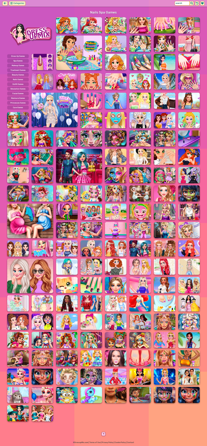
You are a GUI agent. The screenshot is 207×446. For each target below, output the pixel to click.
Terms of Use (95, 442)
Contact (130, 442)
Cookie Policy (120, 442)
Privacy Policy (107, 442)
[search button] (192, 3)
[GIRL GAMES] (30, 34)
